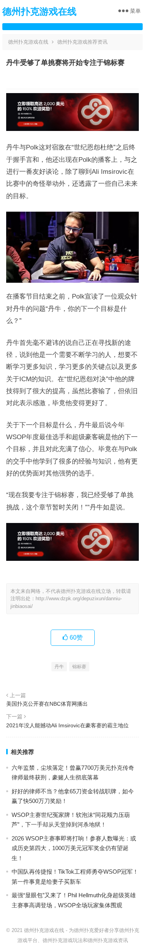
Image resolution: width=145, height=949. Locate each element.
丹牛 (59, 666)
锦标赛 (79, 666)
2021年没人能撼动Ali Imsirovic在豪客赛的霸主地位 (67, 725)
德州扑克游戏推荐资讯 (82, 42)
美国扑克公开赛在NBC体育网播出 (47, 704)
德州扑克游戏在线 (39, 11)
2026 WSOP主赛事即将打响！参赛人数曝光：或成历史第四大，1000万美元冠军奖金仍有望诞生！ (74, 848)
